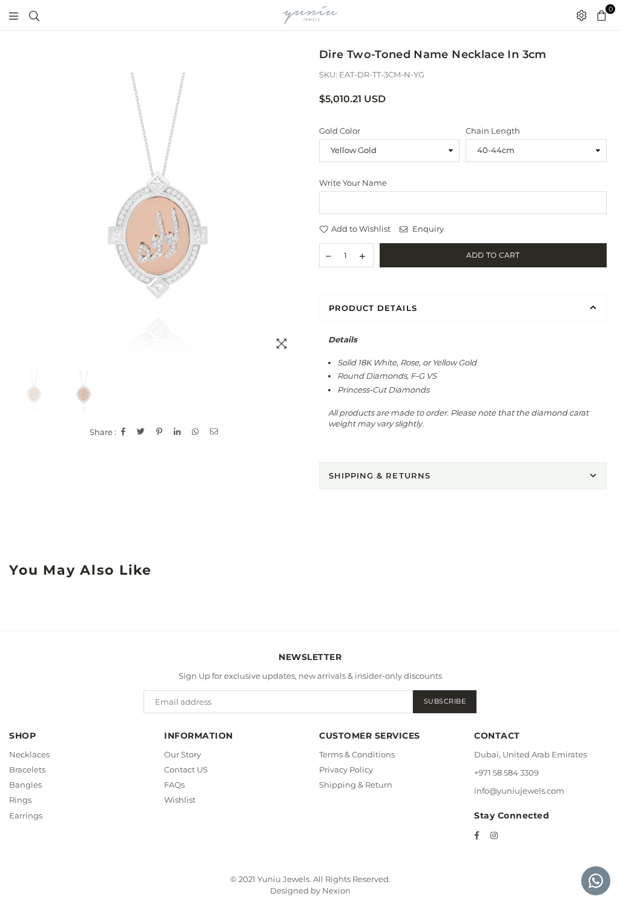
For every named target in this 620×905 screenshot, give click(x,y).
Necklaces (29, 754)
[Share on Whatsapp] (195, 432)
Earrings (25, 815)
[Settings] (581, 15)
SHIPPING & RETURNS (379, 475)
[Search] (34, 15)
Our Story (182, 754)
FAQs (174, 784)
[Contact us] (595, 880)
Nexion (336, 890)
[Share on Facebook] (123, 432)
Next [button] (290, 216)
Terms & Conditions (357, 754)
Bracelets (27, 769)
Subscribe (445, 701)
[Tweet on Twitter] (141, 432)
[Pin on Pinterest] (159, 432)
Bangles (25, 784)
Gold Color (339, 131)
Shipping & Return (355, 784)
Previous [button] (24, 216)
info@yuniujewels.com (519, 791)
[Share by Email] (214, 432)
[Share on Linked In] (177, 432)
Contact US (186, 769)
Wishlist (180, 800)
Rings (20, 800)
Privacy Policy (346, 769)
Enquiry (427, 229)
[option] (158, 216)
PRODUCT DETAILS (373, 308)
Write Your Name (353, 183)
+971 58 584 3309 (506, 772)
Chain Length (493, 131)
